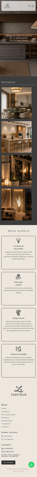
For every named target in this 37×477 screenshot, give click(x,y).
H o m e (3, 408)
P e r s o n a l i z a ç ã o (8, 415)
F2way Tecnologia (18, 471)
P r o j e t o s (5, 418)
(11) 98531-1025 (8, 452)
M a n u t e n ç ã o (6, 421)
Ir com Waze (9, 462)
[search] (29, 6)
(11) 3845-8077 (8, 449)
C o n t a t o (5, 427)
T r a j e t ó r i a (6, 424)
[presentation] (4, 40)
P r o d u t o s (5, 412)
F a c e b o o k (8, 436)
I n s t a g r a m (8, 439)
